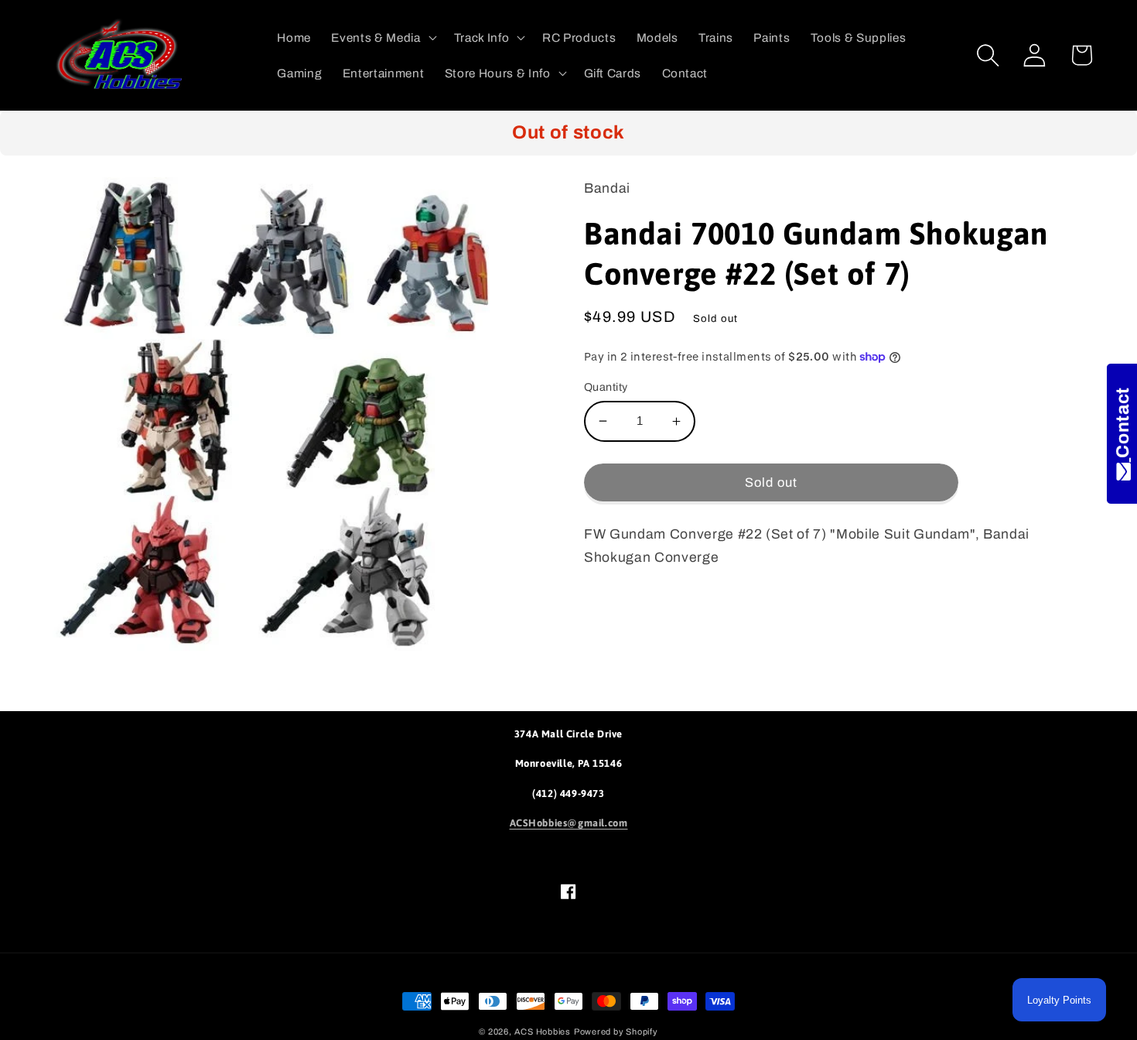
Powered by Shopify (616, 1031)
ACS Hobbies (542, 1031)
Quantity (606, 387)
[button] (382, 38)
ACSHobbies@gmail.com (569, 823)
